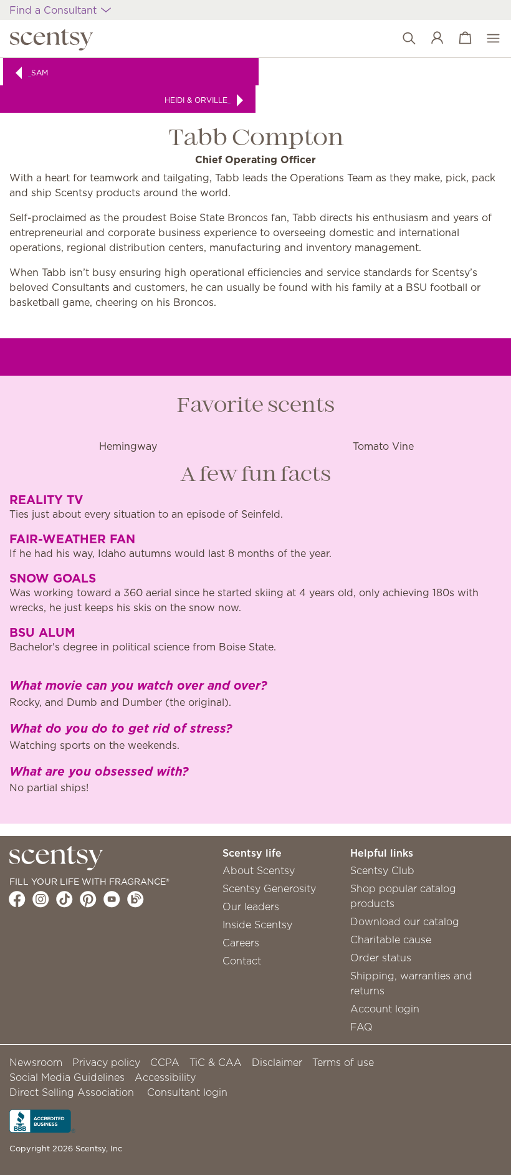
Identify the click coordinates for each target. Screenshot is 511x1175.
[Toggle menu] (487, 38)
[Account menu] (431, 38)
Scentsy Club (382, 870)
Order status (380, 957)
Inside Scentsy (257, 924)
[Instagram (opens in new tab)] (41, 899)
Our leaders (250, 906)
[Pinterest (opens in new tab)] (88, 899)
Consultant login (187, 1092)
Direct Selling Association (71, 1092)
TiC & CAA (215, 1062)
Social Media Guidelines (67, 1077)
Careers (240, 942)
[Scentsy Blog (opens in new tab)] (135, 899)
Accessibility (165, 1077)
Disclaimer (277, 1062)
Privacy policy (106, 1062)
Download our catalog (404, 921)
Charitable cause (390, 939)
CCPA (164, 1062)
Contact (241, 961)
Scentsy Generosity (269, 888)
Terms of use (343, 1062)
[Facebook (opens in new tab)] (17, 899)
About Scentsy (258, 870)
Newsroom (35, 1062)
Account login (384, 1009)
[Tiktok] (64, 899)
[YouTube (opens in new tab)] (112, 899)
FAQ (361, 1027)
